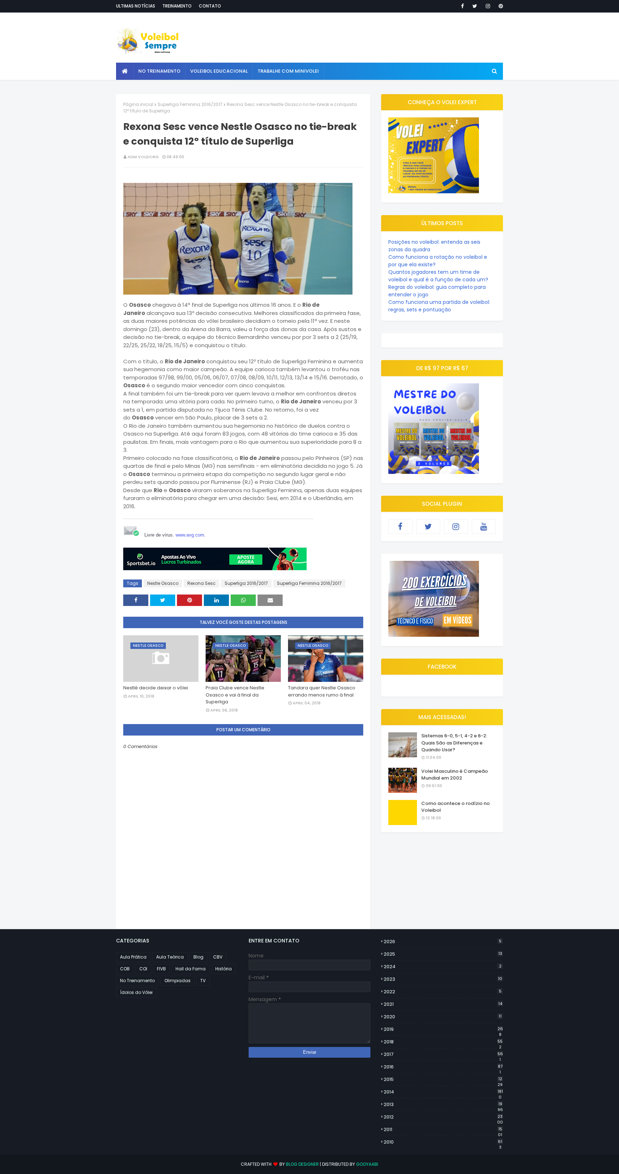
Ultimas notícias (135, 6)
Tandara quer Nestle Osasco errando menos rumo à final (321, 691)
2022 (443, 991)
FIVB (161, 969)
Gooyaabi (367, 1164)
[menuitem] (125, 71)
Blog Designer (302, 1164)
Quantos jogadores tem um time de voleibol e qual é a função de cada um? (438, 275)
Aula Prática (133, 957)
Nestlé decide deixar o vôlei (155, 687)
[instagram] (488, 6)
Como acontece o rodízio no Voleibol (455, 807)
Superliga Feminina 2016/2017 (190, 104)
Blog (198, 957)
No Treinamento (137, 980)
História (223, 969)
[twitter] (475, 6)
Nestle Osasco (162, 583)
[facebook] (462, 6)
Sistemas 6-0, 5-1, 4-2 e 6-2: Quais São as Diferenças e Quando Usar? (454, 742)
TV (203, 980)
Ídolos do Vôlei (136, 992)
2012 (443, 1117)
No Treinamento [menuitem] (159, 71)
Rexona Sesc (201, 583)
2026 (443, 941)
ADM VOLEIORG (143, 157)
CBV (217, 957)
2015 (443, 1079)
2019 (443, 1029)
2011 (443, 1129)
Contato (210, 6)
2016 (443, 1067)
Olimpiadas (177, 980)
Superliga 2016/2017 (246, 583)
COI (143, 969)
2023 (443, 979)
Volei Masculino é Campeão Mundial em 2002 (454, 775)
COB (125, 969)
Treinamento (177, 6)
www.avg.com (190, 535)
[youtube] (484, 526)
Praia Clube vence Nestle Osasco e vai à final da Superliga (235, 694)
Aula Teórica (170, 957)
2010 (443, 1142)
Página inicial (138, 104)
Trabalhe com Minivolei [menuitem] (288, 71)
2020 (443, 1016)
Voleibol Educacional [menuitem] (219, 71)
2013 (443, 1104)
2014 (443, 1092)
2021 (443, 1004)
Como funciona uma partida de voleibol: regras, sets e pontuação (439, 306)
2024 (443, 966)
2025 (443, 954)
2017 (443, 1054)
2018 (443, 1042)
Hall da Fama (191, 969)
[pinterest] (499, 6)
